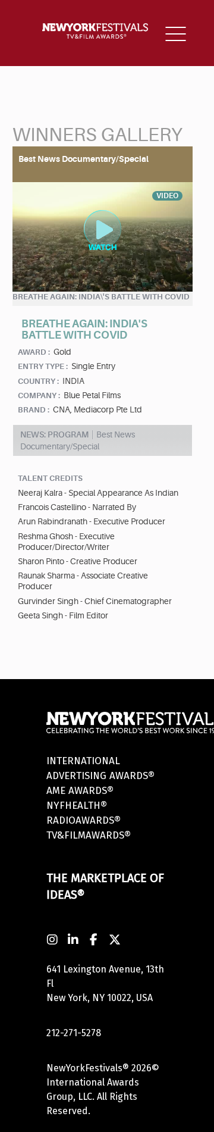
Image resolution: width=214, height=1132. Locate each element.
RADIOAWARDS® (83, 820)
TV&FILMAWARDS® (88, 835)
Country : (38, 381)
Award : (34, 352)
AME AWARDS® (80, 790)
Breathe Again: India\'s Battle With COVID (101, 296)
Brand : (33, 409)
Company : (39, 395)
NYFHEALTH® (76, 805)
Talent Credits (50, 478)
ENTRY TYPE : (43, 366)
